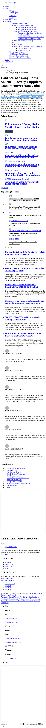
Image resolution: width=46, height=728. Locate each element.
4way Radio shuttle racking (27, 29)
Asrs (8, 487)
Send (2, 543)
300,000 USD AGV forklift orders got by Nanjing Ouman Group (23, 318)
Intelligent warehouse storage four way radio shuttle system (21, 139)
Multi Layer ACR (24, 50)
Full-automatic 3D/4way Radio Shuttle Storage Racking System (22, 125)
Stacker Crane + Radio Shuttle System (31, 37)
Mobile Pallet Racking (32, 599)
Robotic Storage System (15, 599)
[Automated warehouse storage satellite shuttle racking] (14, 239)
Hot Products (37, 593)
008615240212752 (7, 578)
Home (7, 6)
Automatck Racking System (18, 23)
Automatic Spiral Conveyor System (30, 33)
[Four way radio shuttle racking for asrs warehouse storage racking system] (9, 152)
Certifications (13, 12)
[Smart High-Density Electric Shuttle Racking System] (10, 212)
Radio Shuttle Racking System (24, 25)
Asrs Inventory (25, 95)
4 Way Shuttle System (14, 482)
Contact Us (9, 62)
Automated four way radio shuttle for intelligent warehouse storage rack (23, 175)
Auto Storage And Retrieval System (19, 483)
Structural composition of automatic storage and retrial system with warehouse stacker (24, 302)
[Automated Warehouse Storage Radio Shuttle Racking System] (15, 161)
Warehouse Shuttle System (16, 468)
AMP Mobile (12, 595)
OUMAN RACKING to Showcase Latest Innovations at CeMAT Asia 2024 (23, 334)
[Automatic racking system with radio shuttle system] (17, 179)
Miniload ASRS (23, 35)
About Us (8, 8)
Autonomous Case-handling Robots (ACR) (28, 46)
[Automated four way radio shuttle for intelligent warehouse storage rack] (11, 170)
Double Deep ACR (24, 48)
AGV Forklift (18, 44)
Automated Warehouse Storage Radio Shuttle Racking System (22, 165)
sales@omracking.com (8, 580)
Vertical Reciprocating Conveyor (18, 478)
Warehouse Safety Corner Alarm (20, 58)
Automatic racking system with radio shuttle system (22, 182)
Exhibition (12, 16)
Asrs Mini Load (12, 470)
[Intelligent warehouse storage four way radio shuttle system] (7, 135)
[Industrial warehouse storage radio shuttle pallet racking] (7, 144)
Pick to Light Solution (16, 52)
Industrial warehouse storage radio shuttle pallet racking (21, 147)
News (7, 60)
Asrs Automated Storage (15, 480)
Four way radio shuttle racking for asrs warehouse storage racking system (22, 157)
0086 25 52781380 (11, 622)
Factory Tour (13, 14)
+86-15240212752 (11, 658)
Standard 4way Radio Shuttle (19, 56)
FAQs (11, 18)
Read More (9, 131)
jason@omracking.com (13, 642)
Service (11, 10)
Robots (11, 42)
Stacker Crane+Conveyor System (29, 39)
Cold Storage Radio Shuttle (18, 54)
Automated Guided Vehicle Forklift (13, 597)
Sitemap (3, 595)
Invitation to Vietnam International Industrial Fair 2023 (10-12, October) (21, 285)
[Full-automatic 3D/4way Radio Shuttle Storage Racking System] (6, 120)
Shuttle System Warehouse (16, 474)
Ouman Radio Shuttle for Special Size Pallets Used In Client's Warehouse (25, 253)
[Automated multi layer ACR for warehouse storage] (18, 221)
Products (8, 21)
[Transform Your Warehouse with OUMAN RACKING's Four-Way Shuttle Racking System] (10, 196)
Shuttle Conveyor (13, 476)
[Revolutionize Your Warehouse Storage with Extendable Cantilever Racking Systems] (10, 204)
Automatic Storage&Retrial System (25, 31)
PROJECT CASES (11, 19)
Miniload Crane (12, 485)
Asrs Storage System (14, 472)
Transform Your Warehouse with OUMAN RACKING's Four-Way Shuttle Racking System (24, 200)
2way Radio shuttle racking (27, 27)
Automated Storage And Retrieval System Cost (17, 97)
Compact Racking (37, 95)
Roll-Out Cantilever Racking (23, 41)
